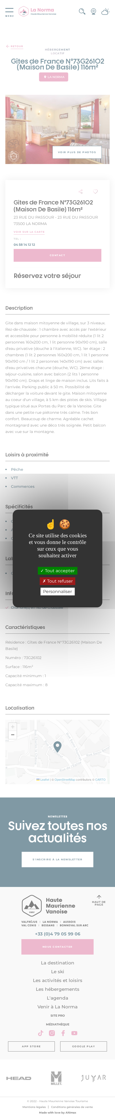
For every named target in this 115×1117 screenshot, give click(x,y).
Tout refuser (59, 581)
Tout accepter (59, 570)
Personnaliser (57, 591)
